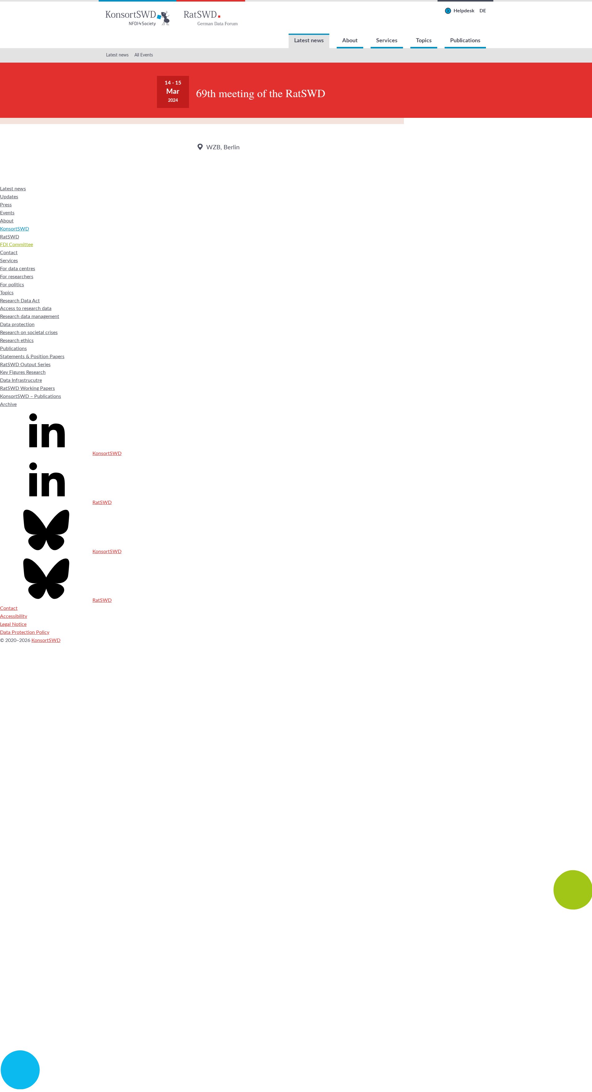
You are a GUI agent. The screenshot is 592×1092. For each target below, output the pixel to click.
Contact (9, 252)
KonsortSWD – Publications (30, 396)
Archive (8, 404)
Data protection (17, 324)
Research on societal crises (29, 332)
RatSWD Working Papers (27, 388)
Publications (465, 40)
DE (482, 10)
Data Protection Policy (24, 632)
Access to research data (25, 308)
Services (386, 40)
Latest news (309, 40)
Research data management (29, 316)
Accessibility (13, 616)
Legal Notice (13, 624)
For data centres (17, 268)
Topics (424, 40)
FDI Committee (16, 244)
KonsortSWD (14, 228)
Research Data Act (20, 300)
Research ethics (17, 340)
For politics (12, 284)
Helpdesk (464, 10)
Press (6, 204)
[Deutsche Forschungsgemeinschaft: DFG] (296, 806)
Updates (9, 196)
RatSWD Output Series (25, 364)
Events (7, 212)
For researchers (16, 276)
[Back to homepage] (137, 17)
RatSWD (9, 236)
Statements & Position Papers (32, 356)
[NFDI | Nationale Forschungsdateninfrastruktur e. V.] (296, 1087)
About (350, 40)
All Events (143, 55)
